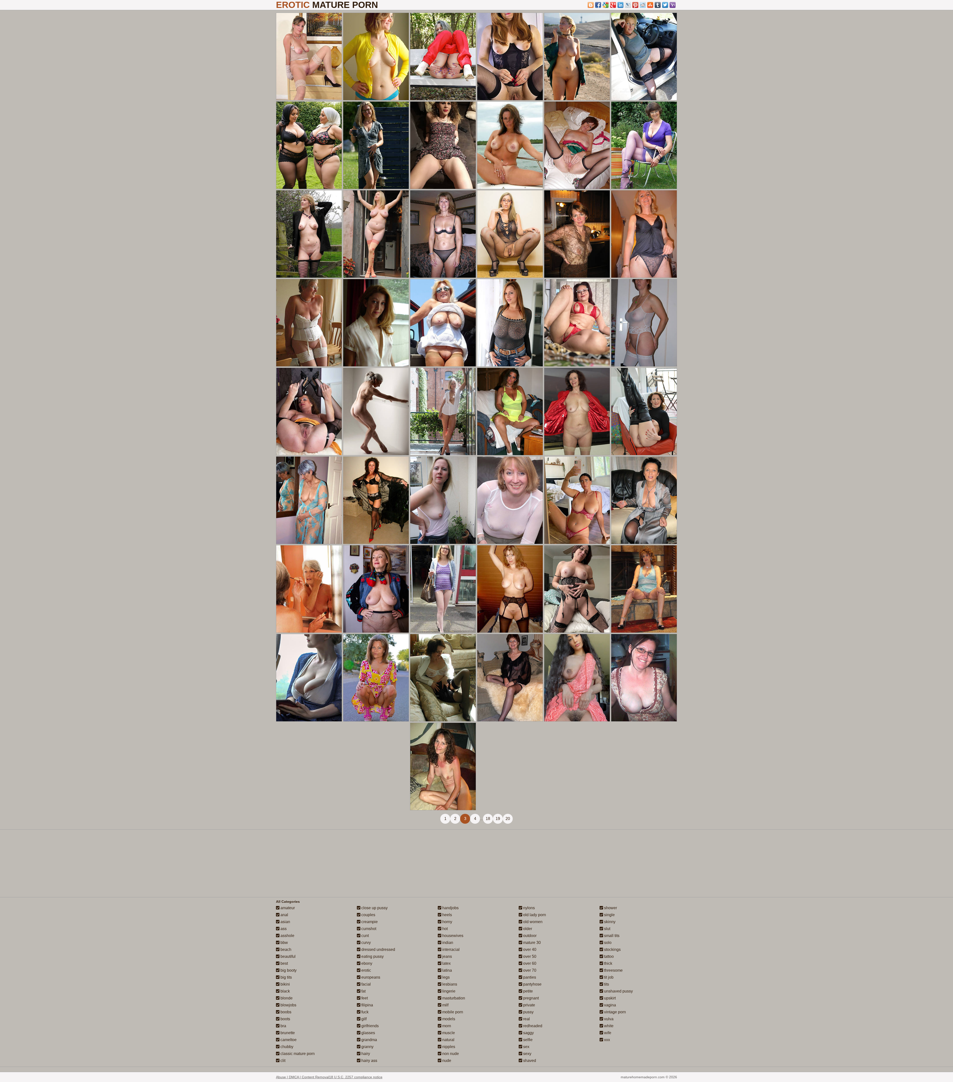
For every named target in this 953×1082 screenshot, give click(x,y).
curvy (365, 942)
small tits (611, 936)
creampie (369, 922)
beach (285, 949)
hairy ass (368, 1060)
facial (365, 984)
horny (446, 922)
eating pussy (372, 956)
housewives (452, 936)
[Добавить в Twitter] (665, 5)
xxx (606, 1040)
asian (284, 922)
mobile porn (452, 1012)
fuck (364, 1012)
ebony (366, 963)
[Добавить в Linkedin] (620, 5)
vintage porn (614, 1012)
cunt (364, 936)
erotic (365, 970)
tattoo (608, 956)
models (448, 1019)
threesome (613, 970)
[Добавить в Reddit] (643, 5)
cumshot (368, 929)
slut (606, 929)
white (608, 1026)
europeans (370, 977)
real (526, 1019)
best (283, 963)
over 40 (529, 949)
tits (606, 984)
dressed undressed (377, 949)
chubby (286, 1047)
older (527, 929)
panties (529, 977)
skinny (609, 922)
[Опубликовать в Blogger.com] (591, 5)
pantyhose (532, 984)
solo (607, 942)
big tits (285, 977)
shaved (529, 1060)
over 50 (529, 956)
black (284, 991)
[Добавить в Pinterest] (635, 5)
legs (445, 977)
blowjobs (287, 1005)
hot (444, 929)
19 (498, 819)
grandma (368, 1040)
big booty (288, 970)
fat (363, 991)
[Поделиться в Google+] (613, 5)
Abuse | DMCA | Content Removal (302, 1077)
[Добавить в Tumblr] (658, 5)
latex (446, 963)
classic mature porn (297, 1054)
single (609, 915)
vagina (609, 1005)
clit (282, 1060)
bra (282, 1026)
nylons (528, 908)
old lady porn (534, 915)
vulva (608, 1019)
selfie (527, 1040)
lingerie (448, 991)
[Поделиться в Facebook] (598, 5)
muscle (448, 1033)
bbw (283, 942)
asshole (286, 936)
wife (607, 1033)
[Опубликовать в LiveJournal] (628, 5)
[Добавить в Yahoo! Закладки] (673, 5)
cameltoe (288, 1040)
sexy (526, 1054)
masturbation (453, 998)
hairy (365, 1054)
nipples (448, 1047)
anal (283, 915)
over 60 (529, 963)
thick (607, 963)
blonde (286, 998)
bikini (284, 984)
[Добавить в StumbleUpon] (650, 5)
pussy (528, 1012)
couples (367, 915)
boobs (285, 1012)
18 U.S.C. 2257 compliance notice (355, 1077)
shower (610, 908)
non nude (450, 1054)
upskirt (609, 998)
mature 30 (531, 942)
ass (283, 929)
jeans (446, 956)
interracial (450, 949)
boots (284, 1019)
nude (446, 1060)
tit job (608, 977)
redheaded (532, 1026)
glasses (367, 1033)
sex (525, 1047)
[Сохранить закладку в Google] (606, 5)
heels (446, 915)
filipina (366, 1005)
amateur (287, 908)
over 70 (529, 970)
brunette (287, 1033)
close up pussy (374, 908)
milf (444, 1005)
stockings (612, 949)
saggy (528, 1033)
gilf (363, 1019)
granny (367, 1047)
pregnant (530, 998)
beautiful (287, 956)
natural (447, 1040)
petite (527, 991)
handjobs (450, 908)
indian (447, 942)
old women (532, 922)
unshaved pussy (618, 991)
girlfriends (369, 1026)
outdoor (529, 936)
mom (446, 1026)
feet (364, 998)
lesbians (449, 984)
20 (508, 819)
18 (488, 819)
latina (446, 970)
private (528, 1005)
